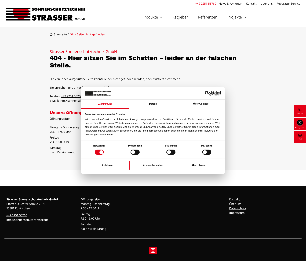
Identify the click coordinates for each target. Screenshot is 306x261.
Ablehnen (107, 165)
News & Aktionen (230, 3)
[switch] (135, 152)
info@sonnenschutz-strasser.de (81, 101)
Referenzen (207, 17)
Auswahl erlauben (153, 165)
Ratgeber (180, 17)
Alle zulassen (198, 165)
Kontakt (251, 3)
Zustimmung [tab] (105, 104)
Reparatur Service (288, 3)
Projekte (235, 17)
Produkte (150, 17)
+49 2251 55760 (205, 3)
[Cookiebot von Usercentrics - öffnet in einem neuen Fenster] (207, 93)
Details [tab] (153, 104)
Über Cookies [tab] (200, 104)
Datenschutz (237, 208)
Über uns (266, 3)
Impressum (237, 213)
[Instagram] (153, 250)
